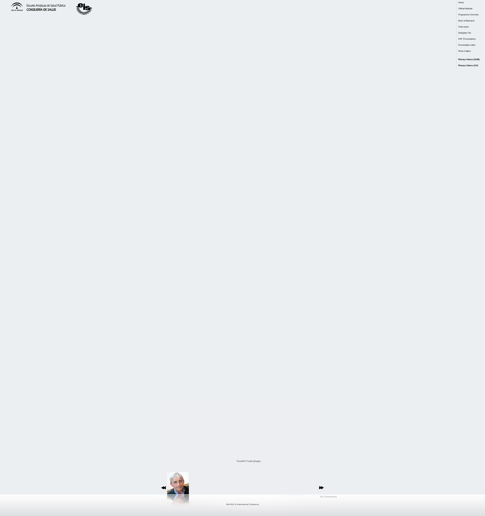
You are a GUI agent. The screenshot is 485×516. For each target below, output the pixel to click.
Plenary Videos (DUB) (469, 59)
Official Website (465, 8)
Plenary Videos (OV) (468, 65)
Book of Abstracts (466, 21)
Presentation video (466, 45)
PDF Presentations (467, 39)
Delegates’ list (464, 33)
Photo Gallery (464, 51)
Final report (463, 27)
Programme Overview (468, 14)
